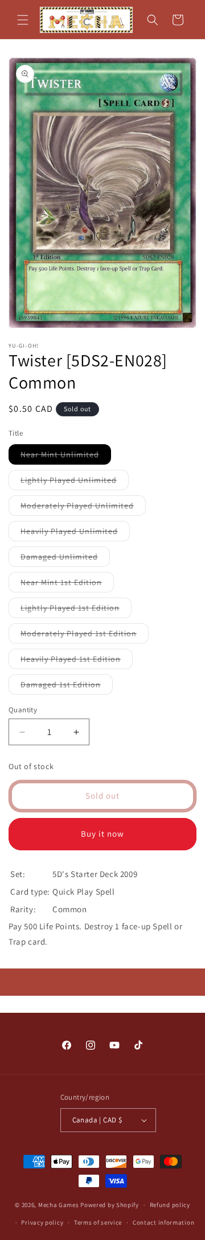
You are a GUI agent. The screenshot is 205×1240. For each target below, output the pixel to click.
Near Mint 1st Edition (67, 584)
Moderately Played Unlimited (83, 508)
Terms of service (98, 1222)
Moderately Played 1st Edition (84, 636)
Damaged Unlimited (65, 559)
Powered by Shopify (109, 1205)
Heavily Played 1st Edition (76, 661)
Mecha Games (58, 1205)
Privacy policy (42, 1222)
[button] (22, 19)
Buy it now (102, 833)
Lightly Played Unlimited (74, 482)
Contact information (163, 1222)
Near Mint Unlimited (65, 457)
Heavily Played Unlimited (75, 533)
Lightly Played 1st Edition (76, 610)
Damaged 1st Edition (66, 687)
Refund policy (170, 1205)
